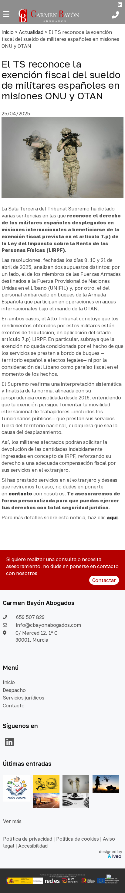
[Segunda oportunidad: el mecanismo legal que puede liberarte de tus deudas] (46, 783)
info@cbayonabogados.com (48, 625)
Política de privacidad (27, 839)
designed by (110, 851)
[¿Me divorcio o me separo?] (75, 800)
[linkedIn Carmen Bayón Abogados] (9, 744)
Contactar (104, 580)
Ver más (12, 821)
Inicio (8, 32)
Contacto (14, 706)
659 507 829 (30, 617)
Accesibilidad (33, 846)
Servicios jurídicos (23, 698)
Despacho (14, 690)
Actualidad (31, 32)
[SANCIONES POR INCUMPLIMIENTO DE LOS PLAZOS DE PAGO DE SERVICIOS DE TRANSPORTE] (46, 800)
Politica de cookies (77, 839)
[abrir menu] (6, 14)
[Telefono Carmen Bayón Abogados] (117, 16)
